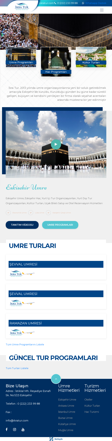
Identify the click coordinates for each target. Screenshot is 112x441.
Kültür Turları (92, 405)
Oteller (88, 399)
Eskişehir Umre (67, 399)
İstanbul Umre (66, 411)
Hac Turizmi (91, 411)
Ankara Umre (66, 405)
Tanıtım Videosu (22, 224)
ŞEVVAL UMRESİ (23, 264)
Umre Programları (60, 224)
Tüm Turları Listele (17, 368)
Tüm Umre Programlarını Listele (25, 344)
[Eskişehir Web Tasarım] (56, 439)
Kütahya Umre (67, 424)
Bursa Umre (65, 418)
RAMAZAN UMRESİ (25, 323)
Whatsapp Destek (95, 3)
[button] (109, 32)
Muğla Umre (65, 430)
